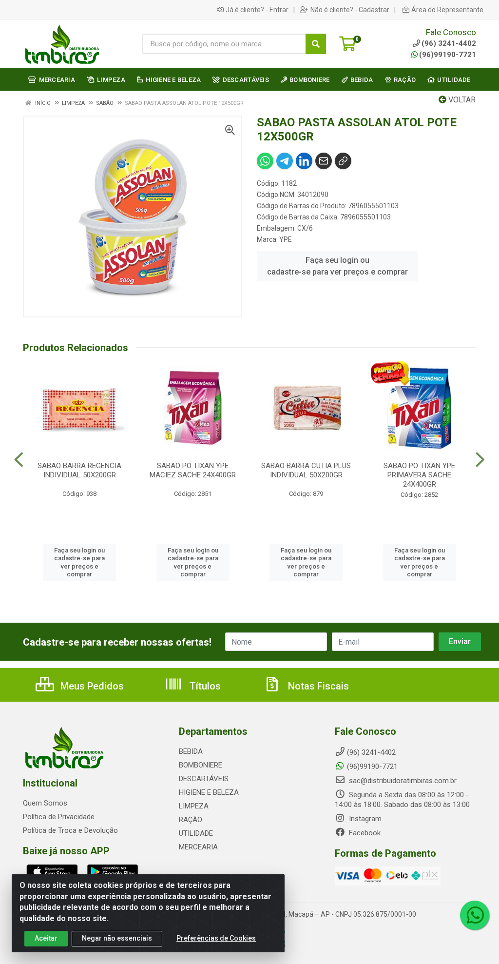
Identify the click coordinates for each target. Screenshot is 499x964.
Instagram (364, 818)
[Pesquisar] (316, 44)
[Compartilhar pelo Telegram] (284, 161)
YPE (285, 239)
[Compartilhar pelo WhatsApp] (265, 161)
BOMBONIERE (200, 765)
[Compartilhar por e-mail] (323, 161)
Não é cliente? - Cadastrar (349, 9)
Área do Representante (447, 9)
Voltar (461, 99)
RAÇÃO (190, 819)
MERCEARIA (198, 847)
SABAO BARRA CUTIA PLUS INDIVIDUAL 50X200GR (306, 470)
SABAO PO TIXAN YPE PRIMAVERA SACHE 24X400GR (419, 475)
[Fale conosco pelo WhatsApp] (474, 915)
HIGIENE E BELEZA (209, 792)
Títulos (204, 686)
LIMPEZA (194, 806)
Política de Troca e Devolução (70, 830)
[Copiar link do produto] (343, 161)
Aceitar (46, 938)
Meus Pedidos (91, 686)
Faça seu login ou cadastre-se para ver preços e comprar (337, 266)
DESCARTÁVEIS (204, 778)
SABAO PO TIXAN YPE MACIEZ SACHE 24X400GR (193, 470)
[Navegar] (18, 459)
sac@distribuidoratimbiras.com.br (402, 780)
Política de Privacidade (59, 816)
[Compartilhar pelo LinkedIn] (304, 161)
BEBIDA (191, 751)
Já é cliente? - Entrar (257, 9)
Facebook (364, 832)
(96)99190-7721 (447, 54)
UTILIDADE (196, 833)
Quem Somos (45, 803)
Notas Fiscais (317, 686)
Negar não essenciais (117, 938)
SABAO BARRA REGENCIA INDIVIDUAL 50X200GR (79, 470)
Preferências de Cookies (216, 938)
